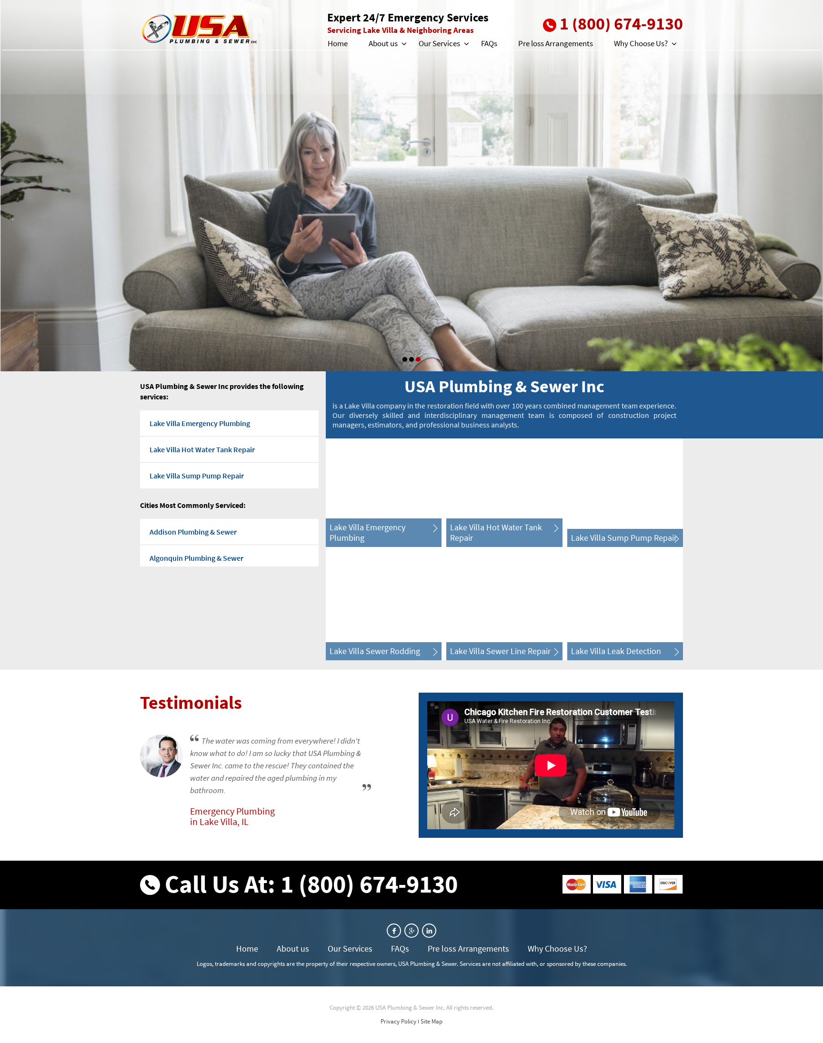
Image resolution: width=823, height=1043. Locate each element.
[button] (403, 44)
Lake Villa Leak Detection (616, 651)
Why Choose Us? (641, 43)
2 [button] (411, 359)
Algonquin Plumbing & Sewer (196, 558)
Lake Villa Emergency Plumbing (200, 423)
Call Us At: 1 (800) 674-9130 (311, 883)
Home (338, 43)
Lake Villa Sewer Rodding (375, 651)
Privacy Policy (398, 1021)
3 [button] (418, 359)
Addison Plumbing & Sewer (193, 531)
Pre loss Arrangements (555, 43)
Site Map (431, 1021)
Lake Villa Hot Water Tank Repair (202, 449)
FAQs (489, 43)
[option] (411, 185)
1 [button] (404, 359)
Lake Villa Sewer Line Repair (500, 651)
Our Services (439, 43)
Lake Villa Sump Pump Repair (197, 475)
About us (383, 43)
